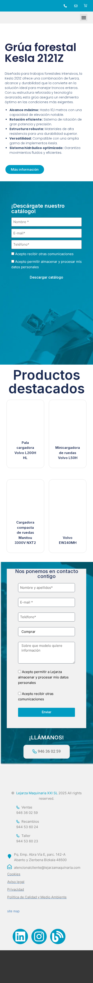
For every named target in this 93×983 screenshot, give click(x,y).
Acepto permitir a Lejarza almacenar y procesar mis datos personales (43, 677)
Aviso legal (15, 882)
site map (13, 911)
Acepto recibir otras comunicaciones (44, 254)
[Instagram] (39, 936)
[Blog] (57, 936)
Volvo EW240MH (68, 540)
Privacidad (15, 889)
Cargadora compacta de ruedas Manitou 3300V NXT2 (25, 532)
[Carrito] (85, 5)
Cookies (13, 874)
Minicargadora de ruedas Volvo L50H (67, 452)
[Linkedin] (20, 936)
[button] (83, 17)
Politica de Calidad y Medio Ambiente (37, 897)
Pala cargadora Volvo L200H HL (25, 450)
